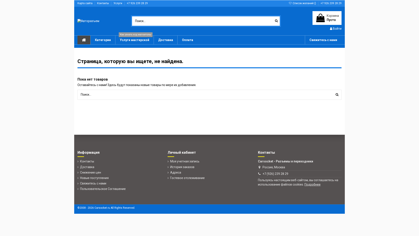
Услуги (118, 3)
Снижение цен (90, 172)
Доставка (87, 167)
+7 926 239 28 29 (137, 3)
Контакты (103, 3)
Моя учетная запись (184, 161)
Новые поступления (94, 178)
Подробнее (312, 184)
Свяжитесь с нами (93, 183)
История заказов (182, 167)
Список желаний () (304, 3)
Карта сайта (85, 3)
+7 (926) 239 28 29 (275, 174)
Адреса (175, 172)
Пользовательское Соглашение (103, 189)
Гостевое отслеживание (187, 178)
